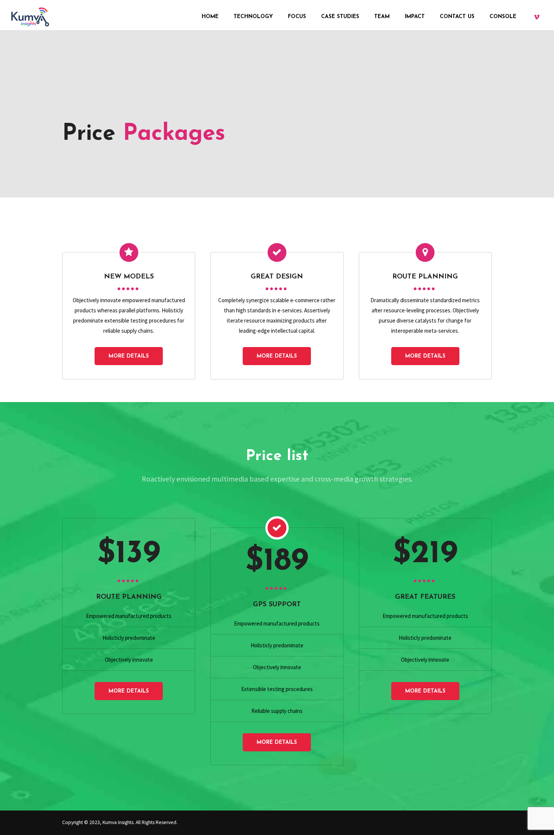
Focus (297, 17)
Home (210, 17)
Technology (253, 17)
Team (382, 17)
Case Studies (340, 17)
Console (503, 17)
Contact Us (457, 17)
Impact (415, 17)
